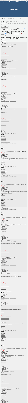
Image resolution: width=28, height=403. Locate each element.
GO (2, 33)
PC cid (11, 101)
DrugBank (5, 101)
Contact (16, 9)
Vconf (9, 29)
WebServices (12, 9)
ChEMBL (2, 147)
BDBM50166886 (8, 52)
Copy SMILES (3, 154)
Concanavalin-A (3, 339)
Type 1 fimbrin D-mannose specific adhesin (8, 76)
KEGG (4, 63)
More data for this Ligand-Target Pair (6, 61)
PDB (2, 63)
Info (13, 1)
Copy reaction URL (4, 74)
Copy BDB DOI (3, 73)
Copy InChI (7, 154)
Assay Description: (4, 92)
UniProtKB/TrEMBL (4, 261)
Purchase (2, 67)
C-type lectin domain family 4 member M (7, 371)
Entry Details (3, 72)
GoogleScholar (3, 65)
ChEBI (5, 67)
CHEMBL (2, 101)
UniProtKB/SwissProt (4, 64)
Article (6, 105)
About (10, 1)
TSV (16, 28)
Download (17, 1)
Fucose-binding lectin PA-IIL (5, 142)
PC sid (13, 101)
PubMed (7, 73)
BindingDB (3, 2)
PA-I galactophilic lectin (4, 43)
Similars (15, 101)
